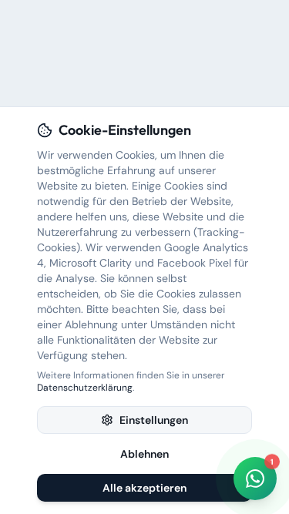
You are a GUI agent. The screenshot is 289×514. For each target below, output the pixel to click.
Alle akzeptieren (144, 488)
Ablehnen (144, 454)
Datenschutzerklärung (85, 387)
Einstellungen (153, 420)
